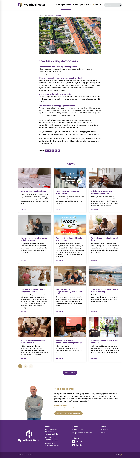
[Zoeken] (120, 5)
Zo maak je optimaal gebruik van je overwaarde (33, 290)
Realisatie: (117, 455)
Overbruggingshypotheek (54, 15)
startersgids (104, 429)
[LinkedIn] (46, 151)
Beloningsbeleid (29, 455)
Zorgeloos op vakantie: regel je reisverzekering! (104, 290)
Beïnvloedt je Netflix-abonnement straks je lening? (69, 342)
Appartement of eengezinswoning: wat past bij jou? (69, 291)
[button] (68, 413)
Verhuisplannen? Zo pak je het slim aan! (104, 342)
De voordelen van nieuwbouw (33, 191)
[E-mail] (59, 151)
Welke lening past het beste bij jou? (104, 239)
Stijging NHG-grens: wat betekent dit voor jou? (101, 192)
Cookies (20, 455)
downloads (103, 433)
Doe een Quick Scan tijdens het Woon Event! (69, 239)
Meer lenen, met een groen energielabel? (67, 192)
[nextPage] (31, 366)
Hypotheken (44, 15)
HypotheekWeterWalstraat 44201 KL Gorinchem (52, 432)
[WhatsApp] (56, 151)
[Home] (31, 4)
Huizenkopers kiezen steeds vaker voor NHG (33, 342)
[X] (53, 151)
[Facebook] (49, 151)
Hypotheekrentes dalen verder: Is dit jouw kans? (34, 239)
